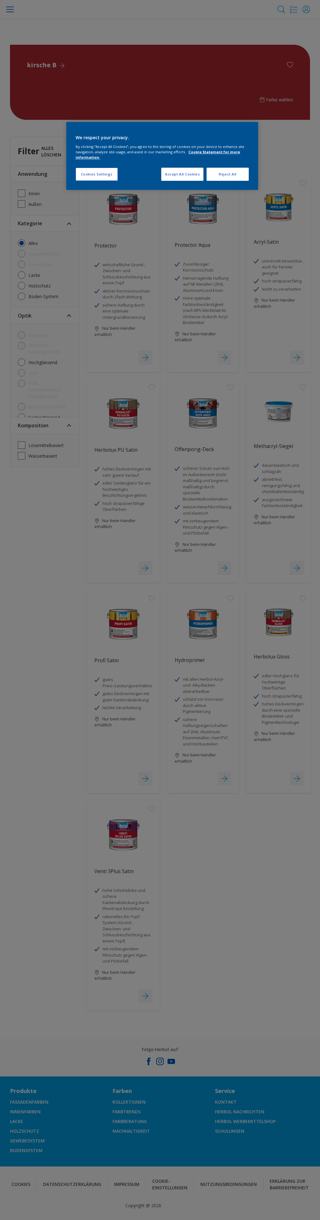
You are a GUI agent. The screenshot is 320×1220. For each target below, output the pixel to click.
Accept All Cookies (182, 174)
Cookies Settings (96, 174)
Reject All (228, 174)
